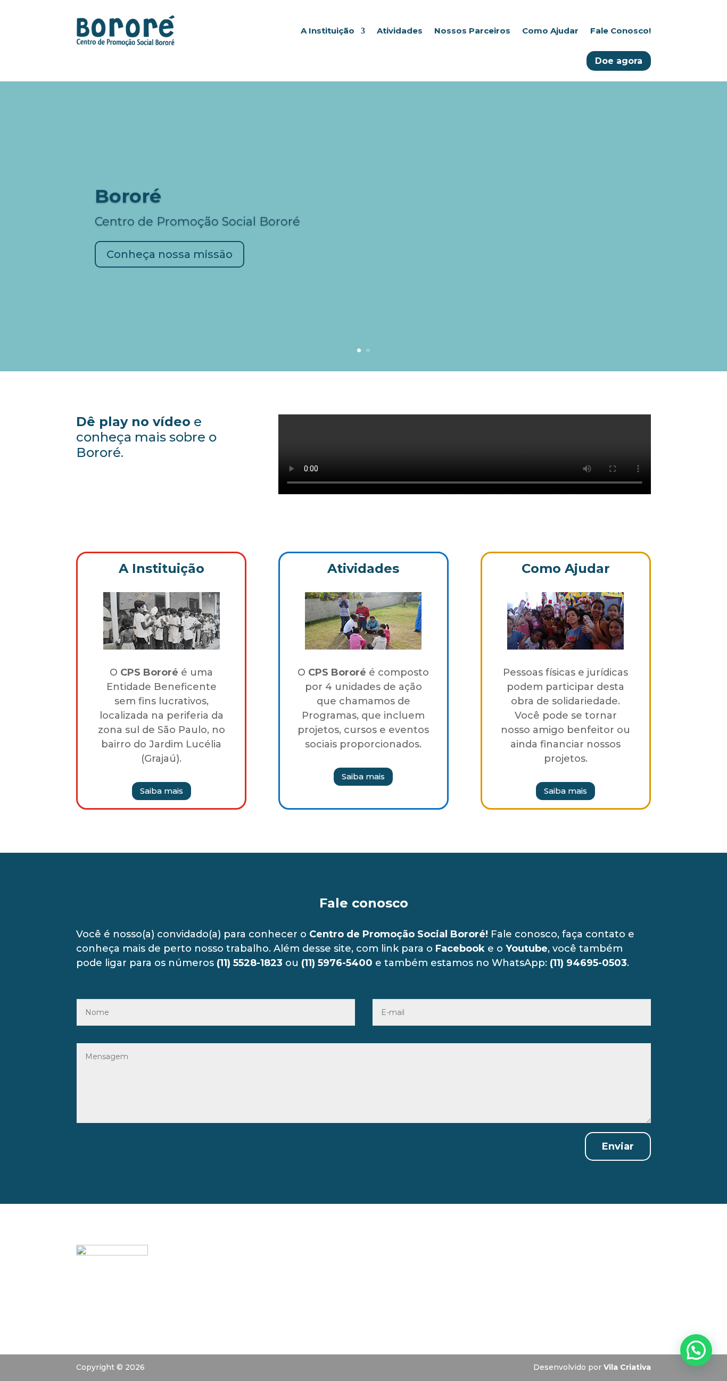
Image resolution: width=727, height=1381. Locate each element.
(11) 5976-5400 (337, 963)
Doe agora (618, 61)
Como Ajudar (550, 31)
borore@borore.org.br (556, 1235)
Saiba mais (161, 791)
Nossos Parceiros (472, 31)
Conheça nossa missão (169, 254)
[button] (696, 1350)
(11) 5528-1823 (250, 963)
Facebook (460, 948)
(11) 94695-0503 (588, 963)
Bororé (128, 196)
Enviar (618, 1146)
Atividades (400, 31)
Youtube (527, 948)
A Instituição (327, 31)
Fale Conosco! (620, 31)
